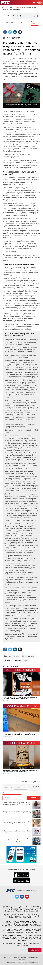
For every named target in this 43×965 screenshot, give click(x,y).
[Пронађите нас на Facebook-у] (22, 897)
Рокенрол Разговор (16, 9)
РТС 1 (8, 929)
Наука (18, 924)
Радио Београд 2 (29, 936)
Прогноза (8, 787)
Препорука (17, 7)
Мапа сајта (34, 950)
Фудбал (13, 914)
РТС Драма (6, 931)
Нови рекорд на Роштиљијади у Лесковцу (16, 812)
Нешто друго (26, 7)
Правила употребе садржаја (29, 957)
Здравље (36, 922)
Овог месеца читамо (11, 656)
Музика (34, 921)
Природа (25, 924)
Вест (3, 7)
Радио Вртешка (29, 939)
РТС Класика (26, 931)
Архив (24, 940)
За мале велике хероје (20, 925)
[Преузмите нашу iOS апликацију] (21, 874)
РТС (3, 944)
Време (20, 909)
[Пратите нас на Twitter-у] (17, 897)
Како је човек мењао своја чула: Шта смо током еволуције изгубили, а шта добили (16, 804)
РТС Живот (16, 931)
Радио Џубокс (17, 939)
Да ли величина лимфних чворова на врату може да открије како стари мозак (17, 822)
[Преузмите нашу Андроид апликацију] (21, 880)
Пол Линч (7, 660)
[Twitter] (10, 32)
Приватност (7, 957)
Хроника (6, 908)
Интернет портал (22, 945)
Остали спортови (15, 917)
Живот (16, 921)
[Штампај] (20, 32)
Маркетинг (17, 944)
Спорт (6, 914)
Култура (35, 7)
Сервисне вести (30, 909)
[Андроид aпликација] (21, 854)
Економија (22, 908)
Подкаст (19, 911)
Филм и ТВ (10, 924)
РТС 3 (20, 929)
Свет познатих (26, 922)
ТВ (4, 929)
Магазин (8, 921)
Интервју (9, 7)
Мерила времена (34, 908)
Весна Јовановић (34, 24)
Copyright (15, 957)
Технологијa (7, 922)
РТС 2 (14, 929)
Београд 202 (16, 937)
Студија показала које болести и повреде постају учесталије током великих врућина (16, 831)
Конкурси (37, 944)
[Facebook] (5, 32)
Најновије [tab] (6, 793)
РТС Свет (27, 929)
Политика (12, 906)
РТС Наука (36, 929)
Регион (20, 906)
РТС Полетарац (31, 932)
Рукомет (8, 916)
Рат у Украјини (11, 909)
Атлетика (25, 916)
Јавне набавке (28, 944)
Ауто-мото (34, 916)
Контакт (9, 944)
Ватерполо (16, 916)
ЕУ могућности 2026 (31, 911)
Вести (5, 906)
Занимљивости (25, 921)
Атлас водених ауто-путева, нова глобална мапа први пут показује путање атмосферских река (16, 841)
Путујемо (16, 922)
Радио (5, 936)
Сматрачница (9, 911)
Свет (26, 906)
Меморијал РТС (28, 917)
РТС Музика (20, 932)
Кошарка (21, 914)
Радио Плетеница (28, 937)
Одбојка (35, 914)
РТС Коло (36, 931)
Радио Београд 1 (15, 936)
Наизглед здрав (35, 925)
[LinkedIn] (15, 32)
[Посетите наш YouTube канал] (27, 897)
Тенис (28, 914)
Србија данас (34, 906)
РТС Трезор (10, 932)
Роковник (5, 9)
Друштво (14, 908)
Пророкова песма (20, 660)
